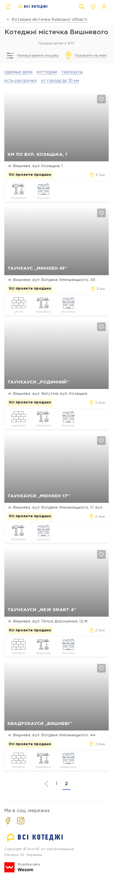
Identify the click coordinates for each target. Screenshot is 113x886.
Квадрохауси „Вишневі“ (40, 724)
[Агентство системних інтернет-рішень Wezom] (22, 867)
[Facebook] (8, 820)
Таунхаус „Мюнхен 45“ (37, 268)
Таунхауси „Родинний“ (38, 382)
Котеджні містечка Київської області (49, 19)
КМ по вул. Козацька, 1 (37, 154)
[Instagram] (20, 820)
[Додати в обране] (101, 99)
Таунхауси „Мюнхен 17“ (39, 496)
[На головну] (33, 6)
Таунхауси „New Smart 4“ (42, 610)
